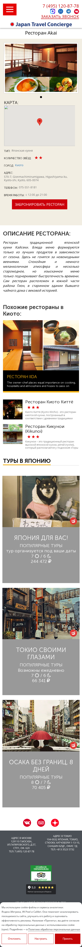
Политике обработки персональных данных (54, 929)
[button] (39, 122)
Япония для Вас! (41, 538)
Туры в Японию (27, 461)
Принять (68, 938)
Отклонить (14, 938)
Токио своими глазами (41, 653)
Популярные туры (41, 545)
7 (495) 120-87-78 (61, 6)
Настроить (41, 938)
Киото (19, 165)
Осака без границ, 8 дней (41, 766)
